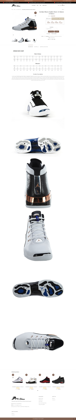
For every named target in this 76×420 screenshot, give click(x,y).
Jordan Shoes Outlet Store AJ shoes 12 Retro (31, 387)
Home (12, 9)
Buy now (56, 31)
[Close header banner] (75, 1)
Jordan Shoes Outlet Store (58, 36)
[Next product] (63, 9)
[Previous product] (61, 9)
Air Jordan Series (18, 9)
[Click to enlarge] (13, 35)
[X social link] (51, 39)
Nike (14, 9)
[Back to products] (62, 9)
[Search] (58, 5)
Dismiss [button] (74, 419)
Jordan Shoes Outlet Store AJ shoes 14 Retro (58, 387)
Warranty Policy (41, 398)
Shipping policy (41, 399)
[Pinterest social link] (52, 39)
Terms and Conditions (42, 404)
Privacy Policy (40, 401)
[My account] (60, 5)
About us (13, 413)
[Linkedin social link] (53, 39)
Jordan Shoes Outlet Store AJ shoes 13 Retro (44, 387)
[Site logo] (16, 5)
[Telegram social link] (54, 39)
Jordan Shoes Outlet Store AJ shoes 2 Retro (17, 387)
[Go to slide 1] (37, 390)
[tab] (49, 19)
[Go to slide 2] (38, 390)
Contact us (53, 399)
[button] (13, 40)
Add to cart (51, 31)
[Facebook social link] (50, 39)
